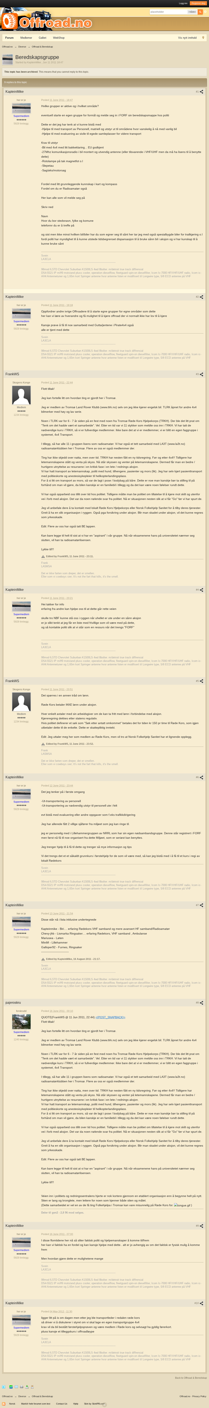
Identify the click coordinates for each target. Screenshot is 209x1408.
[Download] (27, 1386)
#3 (197, 374)
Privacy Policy (199, 1396)
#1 (197, 91)
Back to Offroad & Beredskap (191, 1377)
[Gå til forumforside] (48, 18)
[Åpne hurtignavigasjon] (203, 38)
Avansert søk (205, 11)
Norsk (12, 1403)
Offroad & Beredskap (42, 1396)
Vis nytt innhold (187, 37)
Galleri (42, 37)
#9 (197, 1225)
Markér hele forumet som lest (35, 1403)
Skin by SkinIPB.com (94, 1403)
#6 (197, 777)
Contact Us (61, 1403)
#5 (197, 681)
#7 (197, 905)
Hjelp (75, 1403)
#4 (197, 589)
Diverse (22, 1396)
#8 (197, 1002)
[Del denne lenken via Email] (16, 1386)
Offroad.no (7, 1396)
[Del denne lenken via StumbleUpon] (11, 1386)
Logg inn (183, 3)
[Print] (21, 1386)
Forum (9, 37)
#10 (197, 1303)
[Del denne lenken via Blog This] (32, 1386)
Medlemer (26, 37)
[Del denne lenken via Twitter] (3, 1386)
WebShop (58, 37)
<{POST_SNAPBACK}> (110, 1017)
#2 (197, 296)
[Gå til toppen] (104, 1404)
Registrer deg (198, 3)
